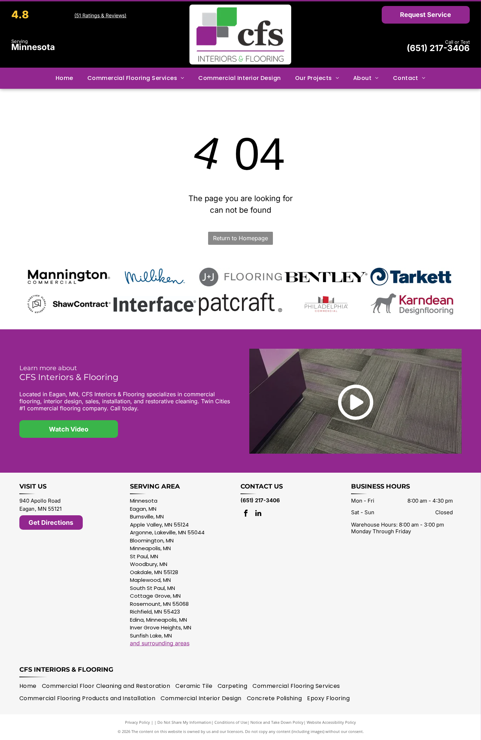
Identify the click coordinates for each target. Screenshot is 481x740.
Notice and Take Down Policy (277, 722)
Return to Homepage (240, 238)
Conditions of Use (230, 722)
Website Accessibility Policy (331, 722)
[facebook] (246, 514)
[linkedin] (258, 514)
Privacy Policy (137, 722)
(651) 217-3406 (438, 48)
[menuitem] (64, 78)
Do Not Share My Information (184, 722)
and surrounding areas (159, 643)
